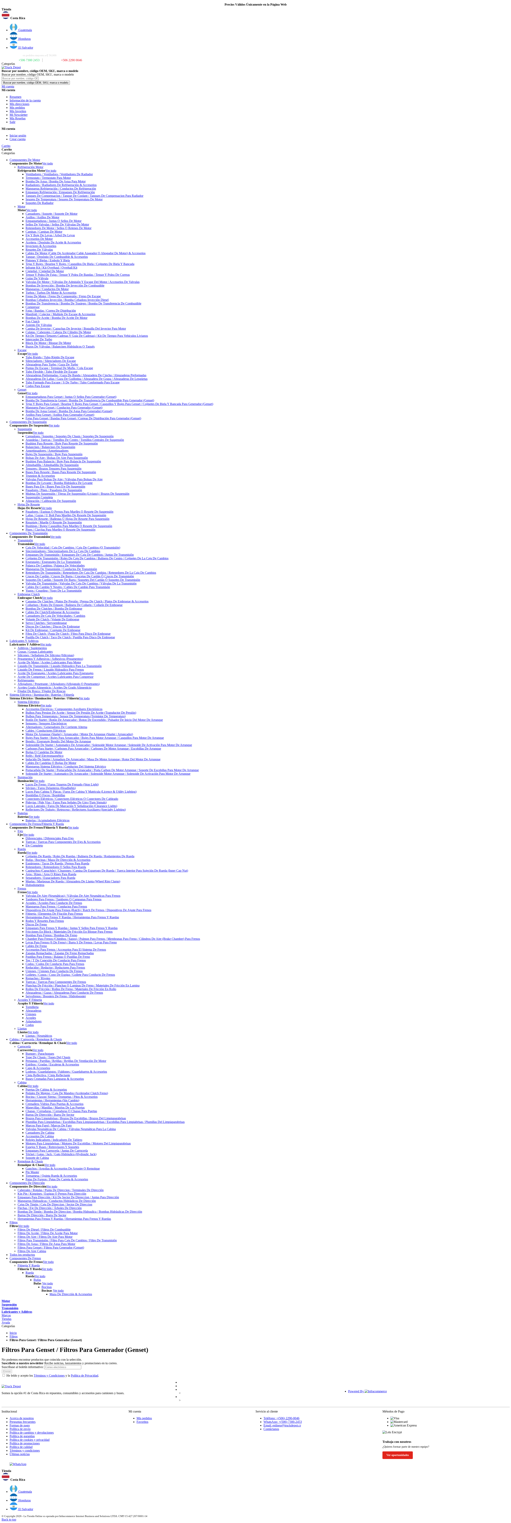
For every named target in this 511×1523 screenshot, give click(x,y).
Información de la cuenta (25, 100)
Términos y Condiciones (49, 1375)
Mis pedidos (17, 107)
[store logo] (11, 67)
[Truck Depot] (11, 1386)
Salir (12, 122)
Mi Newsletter (19, 114)
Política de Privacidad (84, 1375)
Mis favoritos (18, 111)
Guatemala (25, 30)
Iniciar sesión (18, 135)
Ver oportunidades (397, 1455)
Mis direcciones (19, 104)
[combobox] (20, 78)
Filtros (14, 1336)
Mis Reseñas (18, 118)
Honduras (24, 38)
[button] (255, 15)
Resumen (15, 97)
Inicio (13, 1333)
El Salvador (25, 47)
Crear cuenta (18, 139)
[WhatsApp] (18, 1464)
